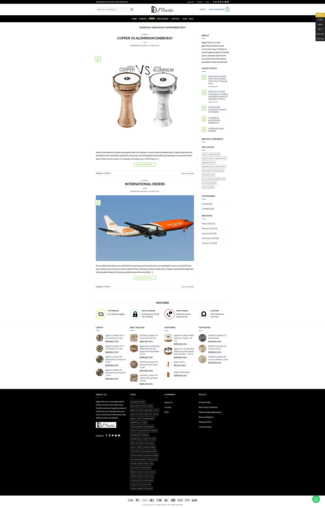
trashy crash (135, 480)
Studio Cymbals (136, 476)
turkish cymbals (208, 187)
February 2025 (208, 228)
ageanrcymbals (208, 166)
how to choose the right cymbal (213, 179)
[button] (202, 9)
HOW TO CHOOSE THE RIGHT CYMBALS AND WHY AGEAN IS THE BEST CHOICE (218, 95)
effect (140, 447)
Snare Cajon (146, 468)
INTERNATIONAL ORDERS (145, 184)
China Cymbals (136, 426)
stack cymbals (150, 472)
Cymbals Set (135, 435)
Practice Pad (152, 459)
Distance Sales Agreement (210, 412)
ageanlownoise (221, 158)
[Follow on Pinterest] (225, 2)
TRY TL (319, 29)
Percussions (162, 19)
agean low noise (136, 414)
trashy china (148, 476)
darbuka (145, 435)
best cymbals (219, 171)
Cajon (144, 422)
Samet (157, 45)
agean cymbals (207, 158)
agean (204, 154)
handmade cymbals (149, 451)
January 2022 (208, 233)
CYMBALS (144, 34)
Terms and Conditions (208, 407)
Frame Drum (135, 451)
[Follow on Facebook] (213, 2)
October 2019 (208, 243)
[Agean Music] (162, 9)
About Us (190, 2)
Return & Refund (206, 417)
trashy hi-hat (135, 484)
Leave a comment (187, 173)
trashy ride (146, 484)
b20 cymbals (207, 171)
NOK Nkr (319, 38)
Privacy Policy (205, 402)
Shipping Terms (205, 422)
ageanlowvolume (208, 162)
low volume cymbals (138, 459)
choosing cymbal (208, 175)
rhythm (133, 464)
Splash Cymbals (136, 472)
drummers (150, 443)
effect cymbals (149, 447)
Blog (191, 19)
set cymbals (135, 468)
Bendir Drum (135, 422)
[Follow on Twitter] (218, 2)
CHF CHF (319, 34)
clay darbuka (148, 426)
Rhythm (175, 19)
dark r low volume (137, 443)
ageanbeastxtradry (138, 402)
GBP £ (319, 24)
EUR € (319, 19)
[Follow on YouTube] (228, 2)
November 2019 (209, 238)
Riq (152, 464)
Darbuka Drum (136, 439)
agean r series (136, 418)
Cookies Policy (205, 427)
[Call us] (223, 2)
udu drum (148, 488)
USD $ (319, 15)
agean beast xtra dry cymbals (141, 406)
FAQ (207, 2)
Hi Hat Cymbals (136, 455)
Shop (185, 19)
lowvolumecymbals (209, 183)
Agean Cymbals (136, 410)
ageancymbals (214, 154)
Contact (200, 2)
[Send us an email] (220, 2)
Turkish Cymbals (137, 488)
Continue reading (145, 165)
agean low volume (151, 414)
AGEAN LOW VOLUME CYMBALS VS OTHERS (217, 109)
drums (133, 447)
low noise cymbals (151, 455)
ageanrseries (220, 166)
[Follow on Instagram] (215, 2)
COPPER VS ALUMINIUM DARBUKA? (145, 38)
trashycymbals (147, 480)
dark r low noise (150, 439)
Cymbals (143, 19)
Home (134, 19)
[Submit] (132, 9)
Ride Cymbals (143, 464)
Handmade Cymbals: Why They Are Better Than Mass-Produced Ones (217, 80)
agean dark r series (151, 410)
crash (133, 430)
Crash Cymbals (142, 430)
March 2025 (207, 223)
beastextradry (148, 418)
